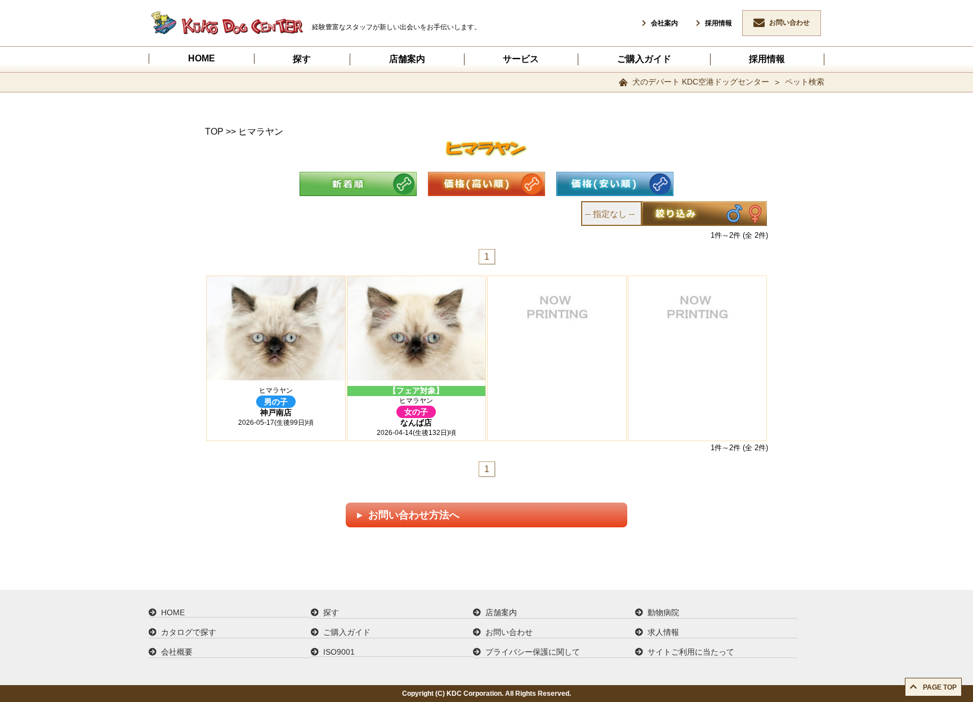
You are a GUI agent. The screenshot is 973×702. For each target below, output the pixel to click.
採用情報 (718, 23)
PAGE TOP (939, 687)
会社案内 (664, 23)
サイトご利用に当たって (691, 651)
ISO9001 (339, 651)
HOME (201, 58)
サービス (521, 59)
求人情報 (663, 632)
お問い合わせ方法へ (412, 515)
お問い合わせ (789, 22)
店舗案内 (407, 59)
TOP (214, 131)
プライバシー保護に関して (532, 651)
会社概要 (177, 651)
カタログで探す (188, 632)
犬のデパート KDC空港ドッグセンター (700, 81)
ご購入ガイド (644, 59)
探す (302, 59)
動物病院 (663, 612)
